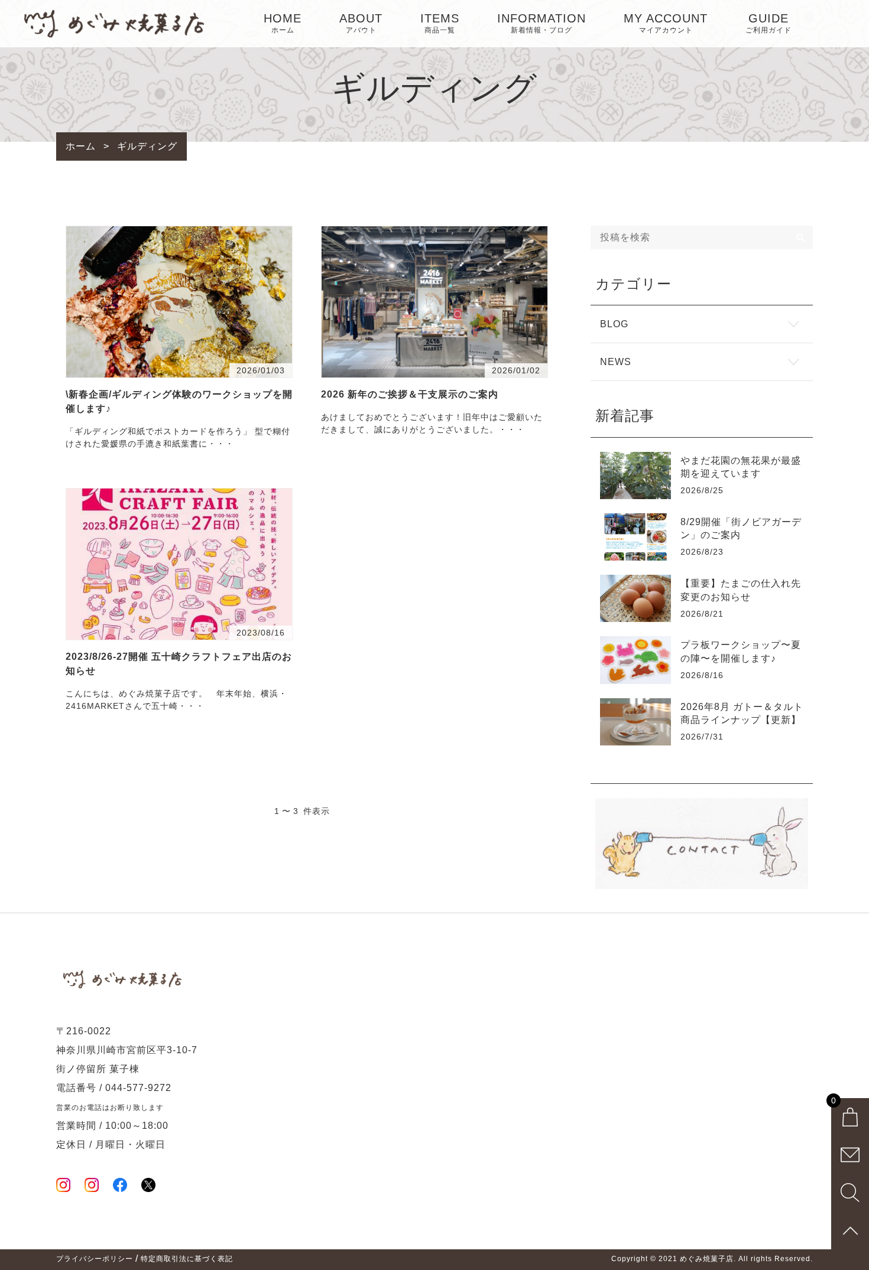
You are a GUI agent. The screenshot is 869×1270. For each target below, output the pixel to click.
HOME (282, 23)
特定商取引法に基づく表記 (187, 1258)
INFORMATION (541, 23)
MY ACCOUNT (666, 23)
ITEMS (439, 23)
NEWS (615, 362)
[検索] (801, 237)
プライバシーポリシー (94, 1258)
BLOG (614, 324)
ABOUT (360, 23)
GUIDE (768, 23)
